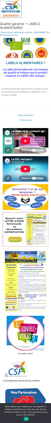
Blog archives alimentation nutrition (16, 32)
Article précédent (25, 115)
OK (26, 419)
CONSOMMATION (41, 32)
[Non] (47, 413)
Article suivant (25, 120)
